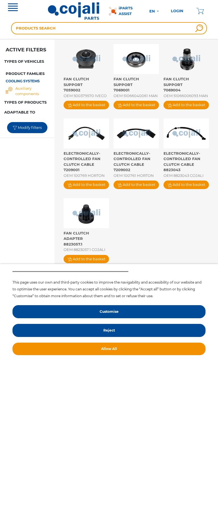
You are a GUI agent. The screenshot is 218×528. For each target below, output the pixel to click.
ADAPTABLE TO (19, 112)
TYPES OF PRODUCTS (25, 102)
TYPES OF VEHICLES (24, 61)
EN (152, 11)
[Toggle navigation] (13, 8)
